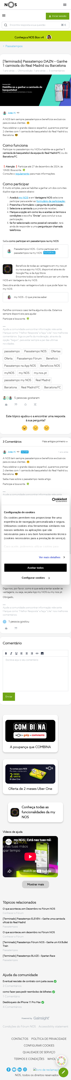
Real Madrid (43, 380)
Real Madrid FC (30, 387)
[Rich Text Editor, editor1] (35, 674)
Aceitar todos (35, 567)
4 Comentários (12, 1007)
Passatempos (14, 46)
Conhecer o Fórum (13, 913)
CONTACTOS (19, 1039)
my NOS (24, 373)
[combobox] (35, 25)
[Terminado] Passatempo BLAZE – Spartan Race (29, 956)
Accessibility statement (53, 1026)
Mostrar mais (35, 884)
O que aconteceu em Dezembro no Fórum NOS (29, 909)
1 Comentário (11, 996)
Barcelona (10, 387)
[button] (4, 16)
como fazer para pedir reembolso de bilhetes (27, 992)
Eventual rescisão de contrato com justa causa (28, 981)
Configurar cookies (33, 577)
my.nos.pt (40, 373)
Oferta (8, 358)
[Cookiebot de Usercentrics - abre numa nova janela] (52, 500)
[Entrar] (6, 25)
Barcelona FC (52, 387)
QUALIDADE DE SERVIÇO (39, 1052)
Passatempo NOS (35, 351)
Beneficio (52, 358)
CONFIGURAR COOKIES (39, 1045)
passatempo (12, 351)
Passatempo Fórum (29, 358)
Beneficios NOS (50, 365)
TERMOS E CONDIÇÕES (29, 1059)
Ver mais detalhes (49, 557)
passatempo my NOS (17, 380)
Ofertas (55, 351)
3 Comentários (12, 986)
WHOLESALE (55, 1059)
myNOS (9, 373)
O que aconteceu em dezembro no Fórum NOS (29, 932)
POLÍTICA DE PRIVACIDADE (49, 1039)
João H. (12, 113)
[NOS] (11, 5)
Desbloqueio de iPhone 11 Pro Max (22, 1002)
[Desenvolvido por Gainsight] (35, 1019)
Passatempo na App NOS (20, 365)
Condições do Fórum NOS (19, 1026)
